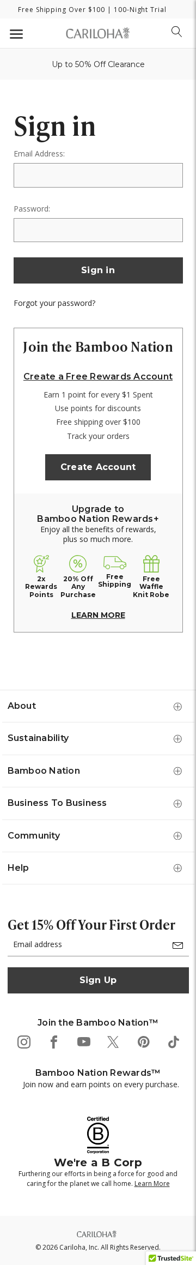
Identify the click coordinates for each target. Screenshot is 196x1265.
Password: (32, 208)
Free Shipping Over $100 (61, 9)
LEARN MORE (98, 615)
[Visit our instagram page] (23, 1041)
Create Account (98, 467)
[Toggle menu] (14, 34)
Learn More (152, 1183)
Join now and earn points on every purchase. (101, 1084)
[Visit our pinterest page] (143, 1041)
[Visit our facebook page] (53, 1041)
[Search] (177, 32)
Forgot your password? (54, 303)
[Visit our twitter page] (113, 1041)
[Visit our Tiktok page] (173, 1041)
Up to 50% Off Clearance (98, 64)
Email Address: (39, 153)
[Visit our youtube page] (83, 1041)
